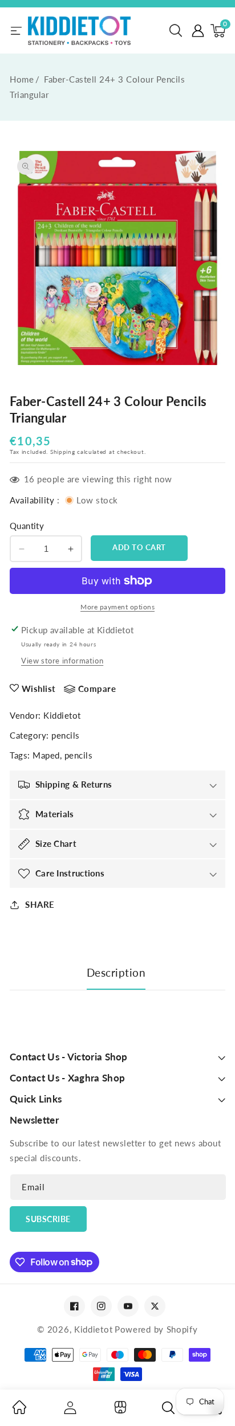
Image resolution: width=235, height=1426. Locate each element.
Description (116, 972)
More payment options (117, 607)
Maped (46, 755)
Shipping (62, 451)
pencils (65, 735)
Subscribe (48, 1219)
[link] (19, 1410)
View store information (62, 660)
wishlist (39, 688)
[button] (175, 30)
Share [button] (40, 904)
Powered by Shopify (156, 1329)
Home (22, 79)
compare (97, 688)
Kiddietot (62, 715)
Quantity (27, 526)
